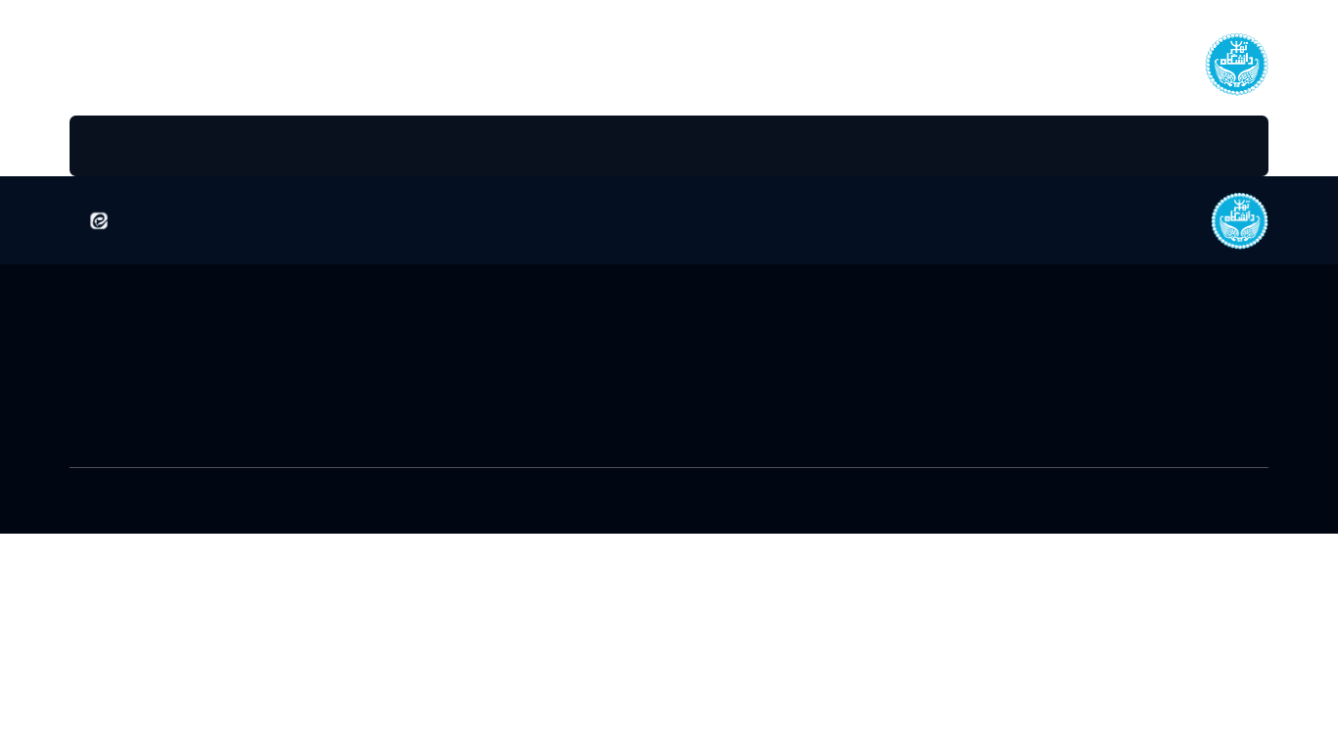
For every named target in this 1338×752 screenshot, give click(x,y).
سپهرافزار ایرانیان (499, 505)
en (107, 62)
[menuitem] (1202, 146)
